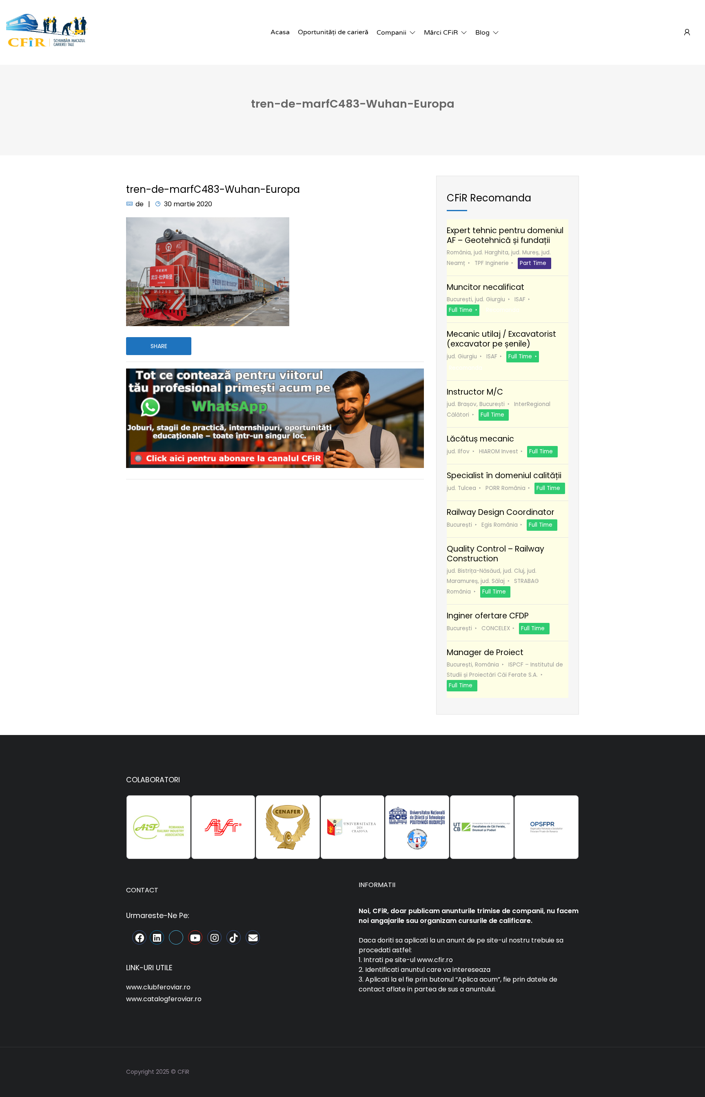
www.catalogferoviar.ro (164, 999)
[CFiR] (47, 32)
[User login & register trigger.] (687, 33)
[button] (396, 33)
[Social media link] (572, 1071)
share (159, 346)
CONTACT (142, 890)
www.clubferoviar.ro (158, 987)
